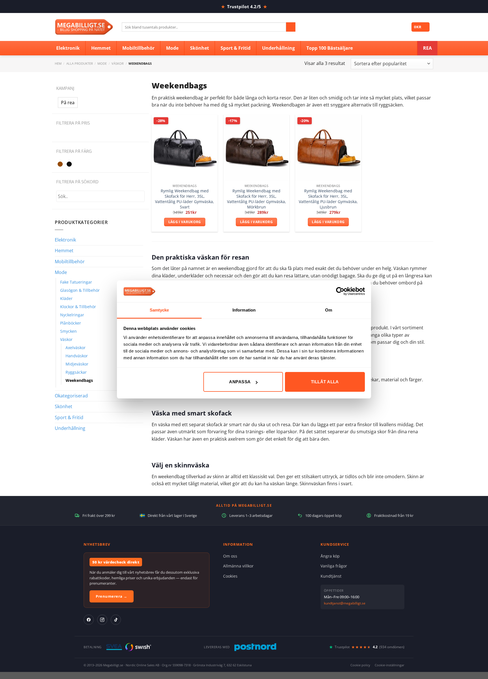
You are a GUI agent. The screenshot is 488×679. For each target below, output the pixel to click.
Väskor (118, 63)
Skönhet (63, 406)
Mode (102, 63)
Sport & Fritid (69, 417)
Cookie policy (360, 665)
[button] (68, 102)
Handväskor (77, 355)
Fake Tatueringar (76, 282)
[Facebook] (89, 620)
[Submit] (290, 27)
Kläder (66, 298)
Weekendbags (79, 380)
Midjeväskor (77, 364)
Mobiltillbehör (70, 261)
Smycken (68, 331)
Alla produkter (79, 63)
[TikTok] (116, 620)
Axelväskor (76, 347)
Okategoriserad (71, 396)
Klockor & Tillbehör (78, 306)
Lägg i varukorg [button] (184, 222)
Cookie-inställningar (389, 665)
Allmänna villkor (238, 566)
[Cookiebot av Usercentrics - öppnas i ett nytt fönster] (340, 291)
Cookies (230, 576)
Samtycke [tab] (159, 310)
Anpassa (239, 381)
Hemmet (64, 250)
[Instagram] (102, 620)
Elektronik (65, 240)
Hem (58, 63)
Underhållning (70, 428)
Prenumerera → (111, 596)
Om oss (230, 556)
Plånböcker (70, 323)
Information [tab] (244, 310)
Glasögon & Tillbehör (80, 290)
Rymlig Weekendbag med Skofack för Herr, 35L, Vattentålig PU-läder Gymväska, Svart (184, 198)
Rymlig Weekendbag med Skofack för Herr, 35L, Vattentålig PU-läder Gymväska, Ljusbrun (328, 198)
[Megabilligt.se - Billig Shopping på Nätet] (84, 27)
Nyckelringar (72, 314)
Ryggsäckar (76, 372)
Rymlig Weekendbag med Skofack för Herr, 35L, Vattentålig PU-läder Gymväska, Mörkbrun (256, 198)
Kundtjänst (331, 576)
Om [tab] (328, 310)
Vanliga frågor (334, 566)
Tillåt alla (325, 381)
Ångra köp (330, 556)
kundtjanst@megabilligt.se (344, 603)
